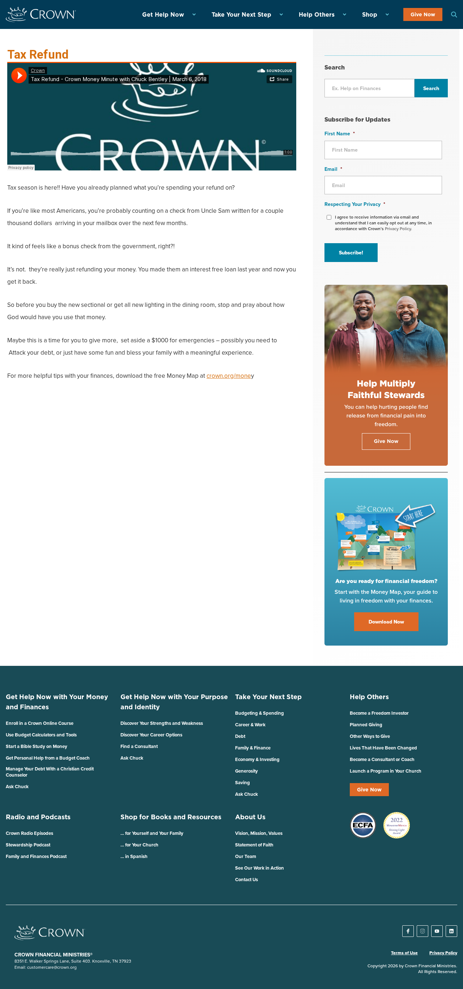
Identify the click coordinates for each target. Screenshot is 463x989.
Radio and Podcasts (38, 816)
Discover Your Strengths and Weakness (161, 723)
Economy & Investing (257, 759)
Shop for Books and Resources (170, 816)
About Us (250, 816)
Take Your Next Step (241, 14)
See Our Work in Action (259, 868)
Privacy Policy (443, 953)
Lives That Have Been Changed (383, 748)
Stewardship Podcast (28, 845)
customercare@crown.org (52, 967)
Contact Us (246, 879)
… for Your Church (139, 845)
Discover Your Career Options (151, 735)
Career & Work (250, 725)
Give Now (423, 14)
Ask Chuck (17, 786)
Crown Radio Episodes (29, 833)
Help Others (317, 14)
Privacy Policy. (398, 228)
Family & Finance (253, 748)
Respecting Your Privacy (354, 204)
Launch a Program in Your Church (385, 771)
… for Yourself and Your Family (151, 833)
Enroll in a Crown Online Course (39, 723)
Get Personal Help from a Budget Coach (48, 758)
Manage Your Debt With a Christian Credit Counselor (50, 772)
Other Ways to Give (370, 736)
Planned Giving (366, 725)
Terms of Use (404, 953)
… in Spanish (134, 856)
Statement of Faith (254, 845)
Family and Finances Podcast (36, 856)
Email (333, 169)
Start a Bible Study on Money (36, 746)
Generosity (246, 771)
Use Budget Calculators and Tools (41, 735)
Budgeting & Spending (259, 713)
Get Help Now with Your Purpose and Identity (174, 701)
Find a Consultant (139, 746)
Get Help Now (163, 14)
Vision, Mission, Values (259, 833)
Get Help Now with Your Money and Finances (57, 701)
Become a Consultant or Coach (382, 759)
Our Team (245, 856)
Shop (369, 14)
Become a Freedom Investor (379, 713)
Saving (242, 782)
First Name (339, 133)
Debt (240, 736)
